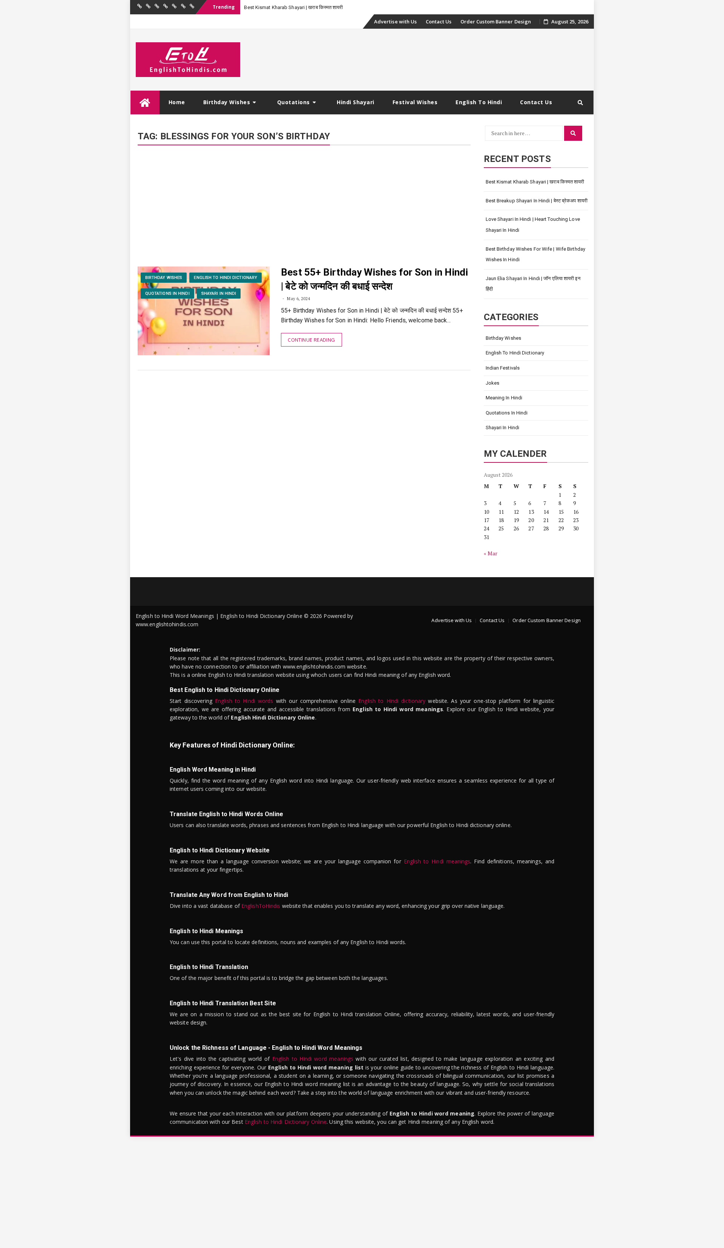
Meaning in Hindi (504, 398)
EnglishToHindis (261, 905)
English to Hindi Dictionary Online (286, 1121)
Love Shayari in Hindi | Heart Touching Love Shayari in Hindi (533, 224)
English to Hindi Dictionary (225, 277)
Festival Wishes (415, 102)
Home (177, 102)
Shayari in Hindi (218, 293)
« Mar (491, 553)
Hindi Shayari (355, 102)
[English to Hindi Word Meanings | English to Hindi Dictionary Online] (145, 102)
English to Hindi (479, 102)
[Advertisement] (304, 210)
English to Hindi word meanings (312, 1058)
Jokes (493, 383)
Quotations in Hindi (167, 293)
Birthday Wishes (226, 102)
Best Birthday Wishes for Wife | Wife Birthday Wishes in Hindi (536, 254)
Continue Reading (311, 339)
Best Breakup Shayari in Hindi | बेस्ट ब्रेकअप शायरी (537, 200)
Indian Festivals (503, 368)
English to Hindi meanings (437, 861)
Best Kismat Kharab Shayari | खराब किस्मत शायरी (535, 182)
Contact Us (439, 21)
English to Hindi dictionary (391, 700)
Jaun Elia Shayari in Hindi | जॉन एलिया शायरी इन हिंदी (533, 284)
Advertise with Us (395, 21)
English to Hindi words (244, 700)
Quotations (293, 102)
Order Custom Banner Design (495, 21)
